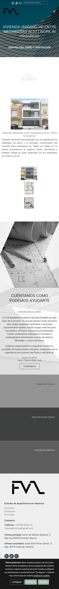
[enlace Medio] (29, 457)
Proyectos (9, 511)
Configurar (17, 582)
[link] (11, 11)
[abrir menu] (54, 11)
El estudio (9, 514)
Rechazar (30, 582)
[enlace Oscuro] (29, 424)
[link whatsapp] (20, 3)
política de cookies (42, 576)
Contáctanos (30, 366)
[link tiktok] (17, 3)
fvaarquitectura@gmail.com (18, 528)
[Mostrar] (29, 76)
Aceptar (43, 582)
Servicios (9, 508)
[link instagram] (13, 3)
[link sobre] (29, 489)
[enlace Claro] (29, 391)
